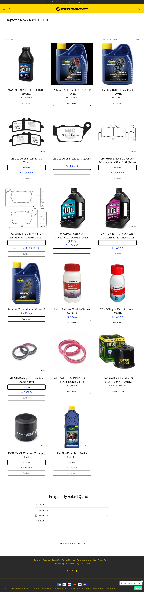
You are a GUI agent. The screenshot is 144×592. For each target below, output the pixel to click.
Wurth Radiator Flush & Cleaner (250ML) (72, 311)
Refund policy (74, 564)
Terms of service (59, 588)
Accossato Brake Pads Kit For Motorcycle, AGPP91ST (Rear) (26, 235)
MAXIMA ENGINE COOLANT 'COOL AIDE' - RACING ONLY (117, 235)
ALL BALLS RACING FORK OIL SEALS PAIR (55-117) (72, 379)
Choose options (117, 391)
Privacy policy (47, 588)
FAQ (89, 564)
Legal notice (111, 588)
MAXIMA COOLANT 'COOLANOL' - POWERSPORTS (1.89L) (72, 237)
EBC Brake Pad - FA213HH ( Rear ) (72, 160)
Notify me (26, 168)
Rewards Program (60, 564)
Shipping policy (72, 588)
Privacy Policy (103, 560)
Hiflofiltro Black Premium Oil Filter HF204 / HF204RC (117, 379)
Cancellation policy (99, 588)
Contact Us (56, 560)
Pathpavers (14, 588)
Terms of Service (68, 560)
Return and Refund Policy (86, 560)
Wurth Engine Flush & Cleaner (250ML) (117, 311)
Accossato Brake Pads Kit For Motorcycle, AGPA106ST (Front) (117, 160)
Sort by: (105, 39)
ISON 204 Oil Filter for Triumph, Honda (26, 455)
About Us (46, 560)
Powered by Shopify (24, 588)
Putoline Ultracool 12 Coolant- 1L (26, 309)
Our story (37, 560)
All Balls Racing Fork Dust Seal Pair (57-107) (26, 379)
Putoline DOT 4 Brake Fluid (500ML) (117, 91)
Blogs (83, 564)
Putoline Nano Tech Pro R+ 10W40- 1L (72, 455)
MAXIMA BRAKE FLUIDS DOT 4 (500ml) (26, 91)
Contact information (85, 588)
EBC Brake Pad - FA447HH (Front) (26, 160)
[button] (4, 8)
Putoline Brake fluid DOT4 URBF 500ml (72, 91)
